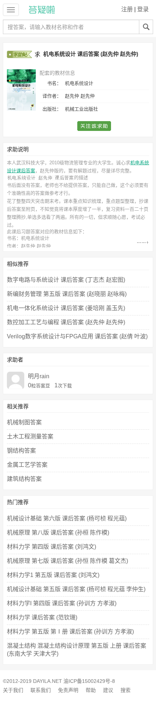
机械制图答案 (24, 422)
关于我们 (13, 690)
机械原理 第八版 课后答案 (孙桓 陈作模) (58, 532)
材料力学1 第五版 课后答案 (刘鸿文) (53, 575)
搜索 (125, 690)
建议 (108, 690)
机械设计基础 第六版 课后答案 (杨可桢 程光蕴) (67, 518)
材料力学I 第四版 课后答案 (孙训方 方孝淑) (61, 603)
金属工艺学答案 (27, 465)
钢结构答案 (21, 451)
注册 (127, 9)
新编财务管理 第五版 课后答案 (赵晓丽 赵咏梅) (67, 294)
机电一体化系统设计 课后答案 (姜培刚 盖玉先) (66, 308)
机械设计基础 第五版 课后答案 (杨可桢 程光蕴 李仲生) (76, 589)
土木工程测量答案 (30, 436)
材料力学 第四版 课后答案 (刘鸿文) (51, 547)
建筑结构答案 (24, 479)
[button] (94, 126)
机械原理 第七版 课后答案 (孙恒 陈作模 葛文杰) (67, 561)
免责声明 (68, 690)
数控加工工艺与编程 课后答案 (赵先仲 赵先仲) (66, 322)
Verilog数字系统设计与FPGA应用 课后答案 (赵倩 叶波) (77, 336)
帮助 (91, 690)
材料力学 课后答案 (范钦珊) (42, 617)
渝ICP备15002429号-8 (89, 681)
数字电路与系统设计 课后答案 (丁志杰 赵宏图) (66, 280)
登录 (143, 9)
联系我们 (40, 690)
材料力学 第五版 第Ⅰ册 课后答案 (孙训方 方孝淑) (70, 631)
